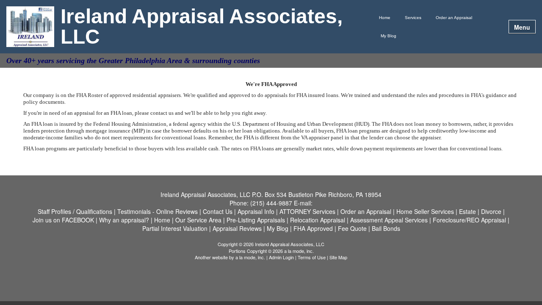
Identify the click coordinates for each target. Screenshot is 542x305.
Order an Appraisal (454, 17)
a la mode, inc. (250, 257)
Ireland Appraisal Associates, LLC (202, 26)
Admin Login (281, 257)
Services (413, 17)
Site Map (338, 257)
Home (384, 17)
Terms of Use (312, 257)
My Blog (388, 35)
